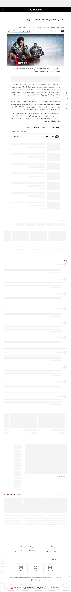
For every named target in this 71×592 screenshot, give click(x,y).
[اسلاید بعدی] (2, 511)
